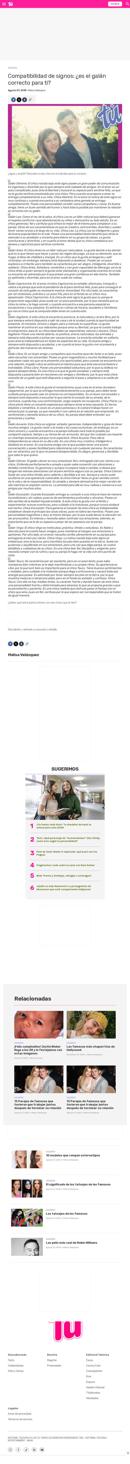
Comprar (115, 4)
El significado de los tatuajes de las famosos (78, 1184)
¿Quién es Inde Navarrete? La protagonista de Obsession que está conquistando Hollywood (63, 888)
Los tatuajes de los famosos (67, 1213)
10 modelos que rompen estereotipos (73, 1155)
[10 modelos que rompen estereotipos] (27, 1159)
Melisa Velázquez (37, 90)
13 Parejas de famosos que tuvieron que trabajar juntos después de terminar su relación (37, 1105)
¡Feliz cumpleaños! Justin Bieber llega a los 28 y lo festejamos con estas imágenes (38, 1050)
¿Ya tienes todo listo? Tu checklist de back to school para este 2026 (63, 826)
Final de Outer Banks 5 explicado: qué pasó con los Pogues (66, 853)
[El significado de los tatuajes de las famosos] (27, 1189)
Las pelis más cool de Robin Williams (71, 1243)
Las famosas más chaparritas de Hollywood (91, 1048)
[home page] (10, 4)
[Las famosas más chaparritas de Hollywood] (91, 1025)
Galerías (12, 68)
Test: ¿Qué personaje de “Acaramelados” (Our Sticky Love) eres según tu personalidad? (68, 840)
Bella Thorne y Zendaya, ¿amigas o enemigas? (63, 875)
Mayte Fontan (36, 1058)
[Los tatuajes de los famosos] (27, 1218)
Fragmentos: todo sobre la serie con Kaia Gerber (65, 865)
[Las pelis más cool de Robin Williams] (27, 1247)
